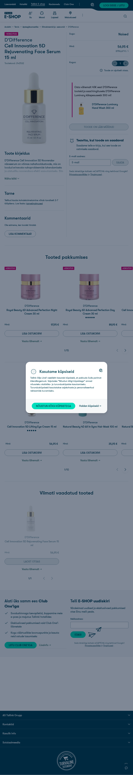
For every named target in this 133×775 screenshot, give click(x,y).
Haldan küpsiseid (89, 406)
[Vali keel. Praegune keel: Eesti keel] (101, 370)
